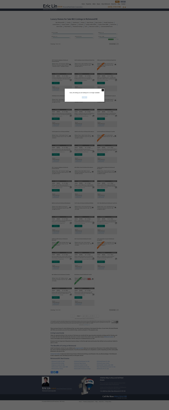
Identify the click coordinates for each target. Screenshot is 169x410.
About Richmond (105, 4)
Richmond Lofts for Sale (103, 368)
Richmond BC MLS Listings (58, 363)
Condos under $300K (91, 24)
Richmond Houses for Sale (103, 361)
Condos (69, 22)
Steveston (80, 24)
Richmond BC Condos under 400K (60, 367)
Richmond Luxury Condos (103, 363)
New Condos (98, 22)
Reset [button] (116, 39)
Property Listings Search (88, 401)
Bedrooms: (101, 32)
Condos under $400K (103, 24)
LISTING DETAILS (56, 83)
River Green (59, 26)
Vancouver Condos (94, 26)
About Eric (113, 4)
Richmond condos (108, 337)
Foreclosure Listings (77, 26)
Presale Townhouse (108, 22)
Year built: (78, 36)
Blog (119, 4)
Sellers (94, 4)
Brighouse (73, 24)
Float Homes (67, 26)
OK (84, 97)
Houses (83, 22)
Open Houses (90, 22)
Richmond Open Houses (80, 363)
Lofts (86, 26)
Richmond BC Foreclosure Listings (82, 368)
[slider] (52, 34)
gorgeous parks (79, 348)
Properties (88, 4)
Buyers (98, 4)
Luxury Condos (65, 24)
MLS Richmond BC (60, 22)
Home (83, 4)
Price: (55, 32)
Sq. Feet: (101, 36)
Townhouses (76, 22)
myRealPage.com (87, 324)
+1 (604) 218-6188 (55, 89)
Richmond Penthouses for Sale (81, 367)
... (89, 316)
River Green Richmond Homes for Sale (106, 367)
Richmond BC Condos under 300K (105, 365)
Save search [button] (110, 39)
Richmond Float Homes (57, 368)
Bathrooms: (54, 36)
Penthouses (113, 24)
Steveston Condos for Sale (80, 365)
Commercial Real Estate (106, 26)
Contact (123, 4)
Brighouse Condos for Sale (58, 365)
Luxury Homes (56, 24)
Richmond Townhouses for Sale (81, 361)
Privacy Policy (108, 401)
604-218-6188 (120, 397)
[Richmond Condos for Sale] (63, 6)
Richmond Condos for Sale (58, 361)
